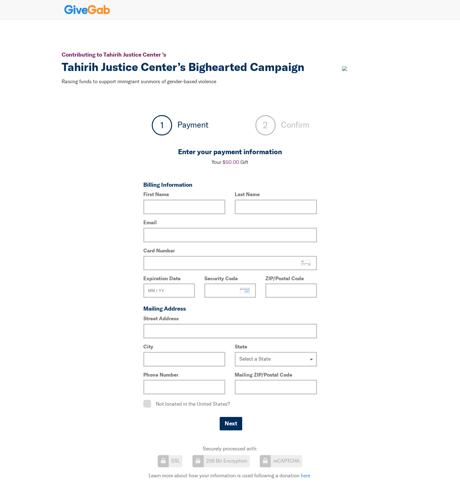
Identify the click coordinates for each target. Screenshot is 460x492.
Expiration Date (162, 278)
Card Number (159, 250)
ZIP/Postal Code (284, 278)
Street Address (161, 318)
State (241, 346)
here (305, 476)
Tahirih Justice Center (132, 54)
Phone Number (160, 375)
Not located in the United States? (193, 404)
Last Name (247, 194)
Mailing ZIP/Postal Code (263, 375)
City (148, 346)
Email (150, 222)
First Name (156, 194)
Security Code (221, 278)
